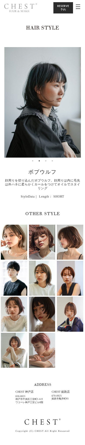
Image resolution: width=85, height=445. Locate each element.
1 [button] (33, 161)
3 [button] (46, 161)
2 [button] (39, 161)
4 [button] (52, 161)
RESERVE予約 (63, 7)
